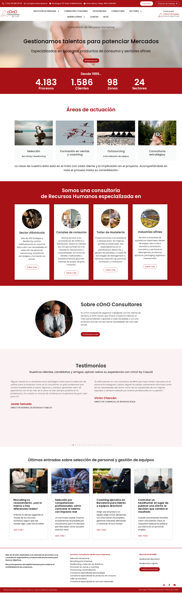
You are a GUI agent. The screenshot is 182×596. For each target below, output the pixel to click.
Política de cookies (171, 590)
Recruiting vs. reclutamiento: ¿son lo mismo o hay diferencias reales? (27, 504)
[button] (6, 410)
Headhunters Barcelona (149, 559)
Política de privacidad (156, 590)
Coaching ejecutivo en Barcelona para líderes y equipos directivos (111, 503)
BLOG (105, 16)
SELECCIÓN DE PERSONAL (44, 11)
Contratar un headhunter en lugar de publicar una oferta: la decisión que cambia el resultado (153, 505)
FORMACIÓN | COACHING (76, 11)
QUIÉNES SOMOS (74, 16)
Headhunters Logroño (148, 563)
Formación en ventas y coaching (84, 567)
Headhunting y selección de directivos (86, 564)
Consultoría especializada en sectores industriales (91, 581)
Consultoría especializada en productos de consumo (93, 575)
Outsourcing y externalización (83, 570)
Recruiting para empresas (81, 561)
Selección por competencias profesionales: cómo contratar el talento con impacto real (68, 505)
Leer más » (18, 530)
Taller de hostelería (78, 578)
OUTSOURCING (99, 11)
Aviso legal (143, 590)
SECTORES (134, 11)
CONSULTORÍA (117, 11)
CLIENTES (94, 16)
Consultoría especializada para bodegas (87, 573)
